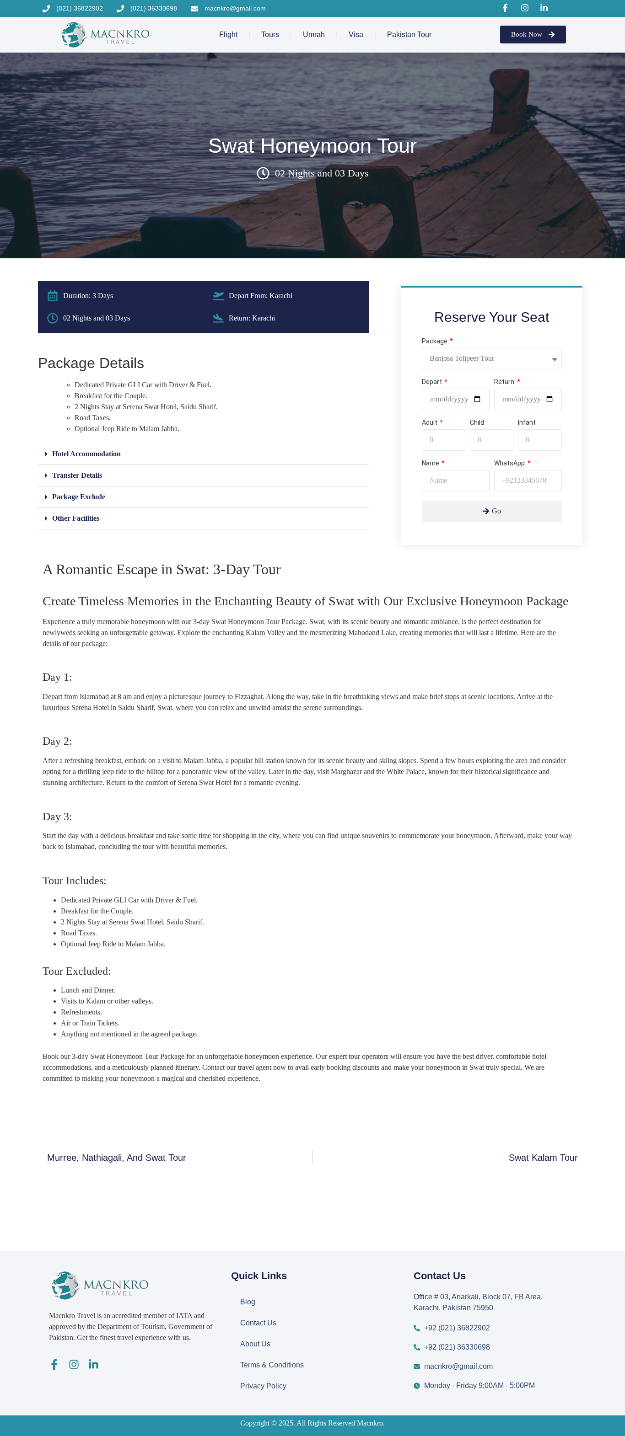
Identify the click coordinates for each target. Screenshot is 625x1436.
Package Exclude (78, 497)
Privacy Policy (263, 1386)
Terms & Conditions (272, 1365)
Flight (228, 34)
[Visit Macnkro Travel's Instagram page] (526, 8)
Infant (527, 422)
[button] (203, 454)
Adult (430, 422)
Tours (270, 34)
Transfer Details (77, 475)
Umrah (314, 34)
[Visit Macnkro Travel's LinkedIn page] (545, 8)
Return (505, 382)
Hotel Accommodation (86, 454)
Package (435, 341)
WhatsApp (510, 463)
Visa (356, 34)
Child (477, 422)
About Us (255, 1344)
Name (431, 463)
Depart (432, 382)
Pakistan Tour (409, 34)
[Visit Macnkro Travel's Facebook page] (506, 8)
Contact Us (258, 1323)
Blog (247, 1302)
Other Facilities (75, 518)
